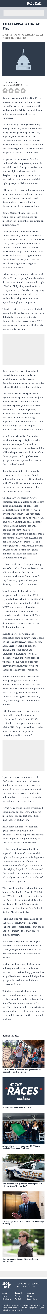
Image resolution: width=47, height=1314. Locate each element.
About (5, 1293)
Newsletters (7, 1299)
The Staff (18, 1299)
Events (5, 1296)
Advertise (30, 1293)
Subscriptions (32, 1299)
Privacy (17, 1296)
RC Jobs (29, 1296)
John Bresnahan (11, 82)
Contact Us (19, 1293)
